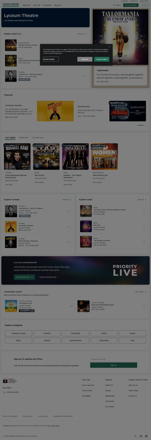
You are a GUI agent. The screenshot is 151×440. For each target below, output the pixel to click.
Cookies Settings (48, 59)
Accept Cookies (102, 59)
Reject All (85, 59)
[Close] (109, 46)
